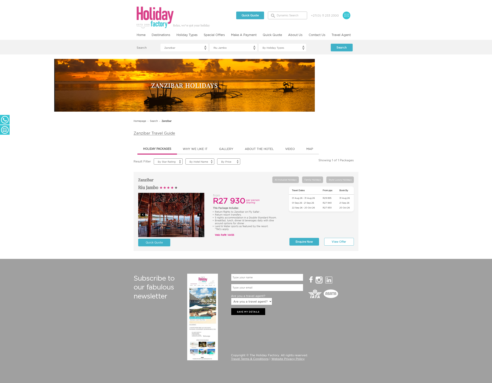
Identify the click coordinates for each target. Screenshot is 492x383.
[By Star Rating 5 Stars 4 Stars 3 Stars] (168, 161)
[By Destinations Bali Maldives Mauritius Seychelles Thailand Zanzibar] (184, 47)
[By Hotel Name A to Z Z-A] (199, 161)
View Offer (339, 241)
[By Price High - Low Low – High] (228, 161)
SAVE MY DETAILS (248, 312)
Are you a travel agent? (248, 295)
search (154, 121)
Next (199, 215)
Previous (142, 215)
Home (141, 35)
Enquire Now (304, 241)
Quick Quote (250, 15)
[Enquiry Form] (5, 130)
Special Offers (214, 35)
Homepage (140, 121)
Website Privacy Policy (288, 358)
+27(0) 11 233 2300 (325, 15)
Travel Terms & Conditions (249, 358)
